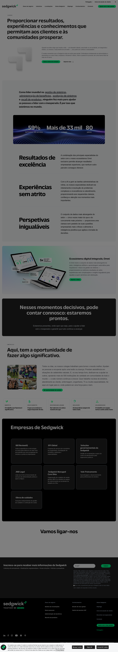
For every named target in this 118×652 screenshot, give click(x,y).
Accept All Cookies (102, 647)
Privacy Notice (60, 650)
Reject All (89, 647)
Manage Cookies (77, 647)
